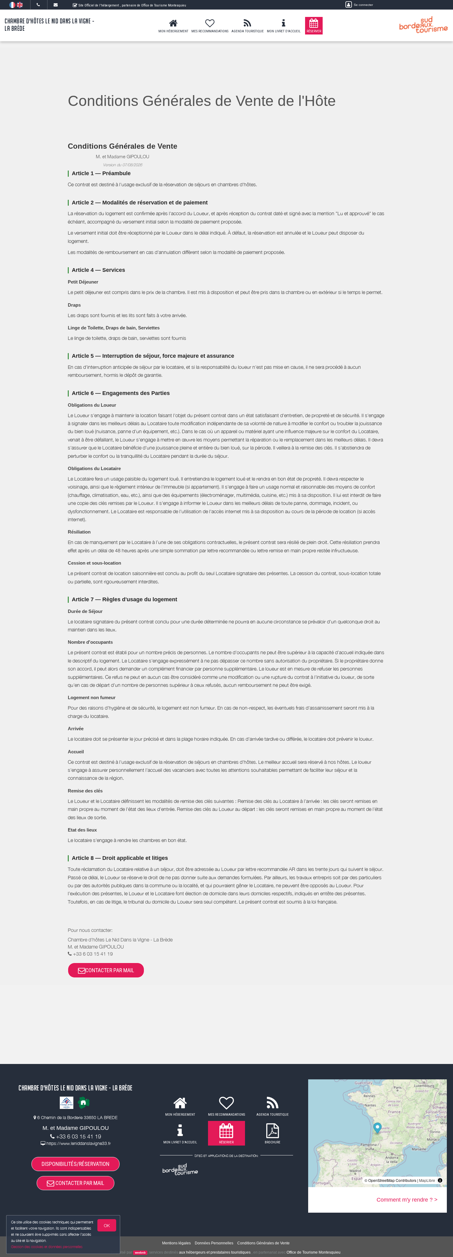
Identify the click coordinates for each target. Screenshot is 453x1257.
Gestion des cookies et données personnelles (47, 1246)
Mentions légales (176, 1243)
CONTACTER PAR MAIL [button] (109, 970)
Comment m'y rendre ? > (407, 1200)
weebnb (140, 1252)
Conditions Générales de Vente (263, 1243)
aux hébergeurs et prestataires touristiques (215, 1252)
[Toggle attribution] (440, 1180)
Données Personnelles (214, 1243)
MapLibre (427, 1180)
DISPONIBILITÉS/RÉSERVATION (75, 1164)
